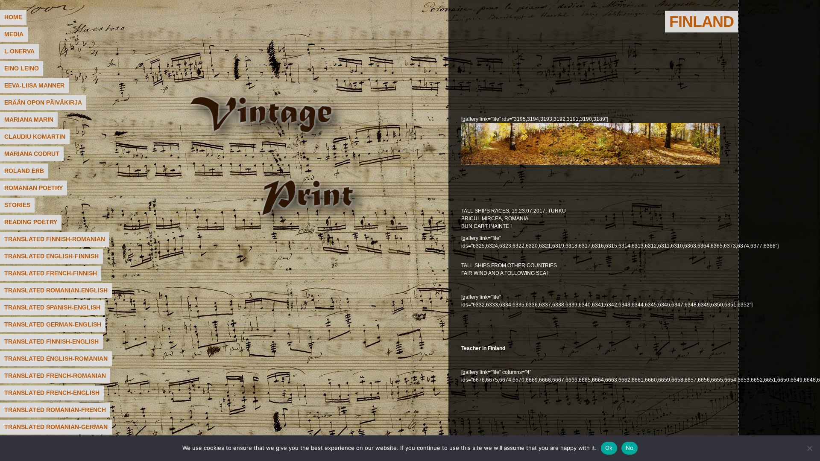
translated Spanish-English (52, 307)
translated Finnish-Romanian (54, 239)
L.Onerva (19, 51)
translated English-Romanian (56, 358)
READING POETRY (30, 222)
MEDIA (13, 34)
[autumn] (590, 163)
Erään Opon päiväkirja (43, 102)
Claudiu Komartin (34, 136)
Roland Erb (24, 170)
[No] (809, 448)
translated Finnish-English (51, 341)
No (630, 447)
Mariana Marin (28, 119)
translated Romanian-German (56, 426)
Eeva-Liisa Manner (34, 85)
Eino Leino (21, 68)
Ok (609, 447)
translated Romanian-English (56, 290)
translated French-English (52, 392)
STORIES (17, 204)
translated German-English (52, 324)
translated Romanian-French (55, 409)
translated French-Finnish (50, 273)
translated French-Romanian (55, 375)
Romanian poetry (33, 187)
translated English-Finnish (51, 256)
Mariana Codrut (31, 153)
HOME (13, 17)
